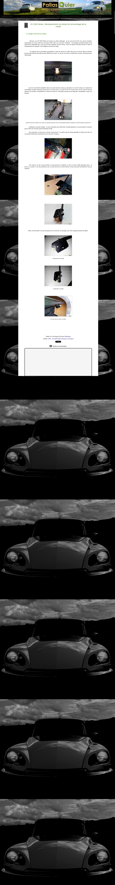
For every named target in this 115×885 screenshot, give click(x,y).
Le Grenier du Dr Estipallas (91, 16)
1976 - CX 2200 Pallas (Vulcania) (57, 338)
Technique (70, 338)
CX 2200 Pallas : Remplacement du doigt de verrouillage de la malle (58, 25)
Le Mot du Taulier (27, 16)
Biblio (59, 16)
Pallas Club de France (71, 16)
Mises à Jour (50, 16)
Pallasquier (68, 336)
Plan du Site (40, 16)
